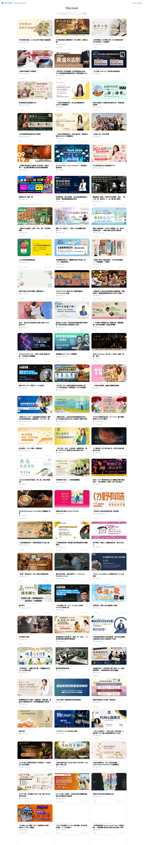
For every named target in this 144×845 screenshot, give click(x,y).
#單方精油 (96, 707)
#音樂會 (21, 298)
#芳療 (20, 770)
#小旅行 (21, 738)
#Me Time (59, 487)
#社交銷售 (59, 78)
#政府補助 (59, 550)
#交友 (94, 173)
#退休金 (58, 204)
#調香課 (95, 47)
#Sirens (58, 581)
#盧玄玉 (58, 236)
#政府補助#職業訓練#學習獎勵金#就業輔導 (30, 204)
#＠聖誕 (21, 110)
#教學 (20, 141)
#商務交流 (96, 675)
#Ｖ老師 (95, 393)
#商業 (57, 361)
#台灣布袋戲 (59, 47)
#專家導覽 (22, 236)
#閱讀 (94, 330)
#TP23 (95, 141)
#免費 (94, 801)
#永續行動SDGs (60, 770)
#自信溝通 (96, 738)
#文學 (94, 204)
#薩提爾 (21, 550)
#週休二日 (59, 110)
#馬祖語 (95, 518)
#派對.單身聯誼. (97, 298)
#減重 (57, 644)
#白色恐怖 (96, 236)
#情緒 (94, 550)
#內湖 (20, 644)
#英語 (57, 455)
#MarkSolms (96, 110)
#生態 (20, 487)
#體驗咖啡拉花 (23, 518)
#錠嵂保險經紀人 (23, 833)
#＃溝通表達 (59, 298)
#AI (20, 361)
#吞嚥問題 (22, 78)
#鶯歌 (20, 455)
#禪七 (20, 613)
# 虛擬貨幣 (59, 707)
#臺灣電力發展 (60, 267)
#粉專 (94, 644)
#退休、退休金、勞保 (24, 801)
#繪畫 (20, 330)
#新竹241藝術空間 (24, 267)
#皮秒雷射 (22, 707)
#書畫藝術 (96, 267)
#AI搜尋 (58, 833)
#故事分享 (96, 361)
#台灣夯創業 (59, 330)
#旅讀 (20, 173)
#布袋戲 (95, 613)
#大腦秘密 (59, 141)
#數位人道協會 (60, 801)
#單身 (20, 581)
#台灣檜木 (59, 675)
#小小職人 (22, 47)
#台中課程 (22, 424)
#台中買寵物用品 (97, 424)
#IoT (57, 173)
